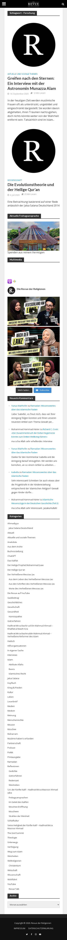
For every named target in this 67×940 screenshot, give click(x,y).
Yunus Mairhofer (19, 405)
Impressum (19, 928)
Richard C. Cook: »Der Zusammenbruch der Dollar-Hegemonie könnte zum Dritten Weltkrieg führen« (34, 433)
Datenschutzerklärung (40, 928)
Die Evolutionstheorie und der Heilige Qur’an (30, 187)
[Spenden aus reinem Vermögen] (33, 236)
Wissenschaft (14, 180)
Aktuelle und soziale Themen (22, 74)
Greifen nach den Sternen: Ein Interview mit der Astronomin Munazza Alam (31, 83)
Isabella (15, 472)
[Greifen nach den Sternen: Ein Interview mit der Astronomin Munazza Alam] (33, 44)
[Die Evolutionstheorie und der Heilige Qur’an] (33, 150)
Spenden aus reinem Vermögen (25, 252)
